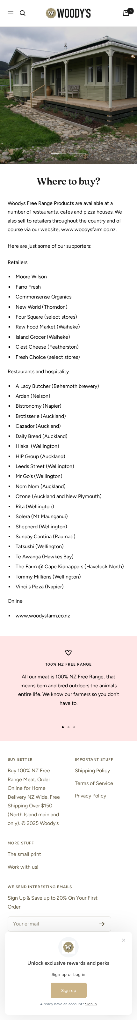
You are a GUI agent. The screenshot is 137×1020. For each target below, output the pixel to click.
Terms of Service (94, 783)
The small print (24, 854)
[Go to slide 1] (63, 727)
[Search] (22, 13)
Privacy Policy (90, 796)
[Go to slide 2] (68, 727)
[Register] (102, 924)
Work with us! (23, 867)
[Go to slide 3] (74, 727)
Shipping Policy (92, 770)
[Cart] (126, 13)
